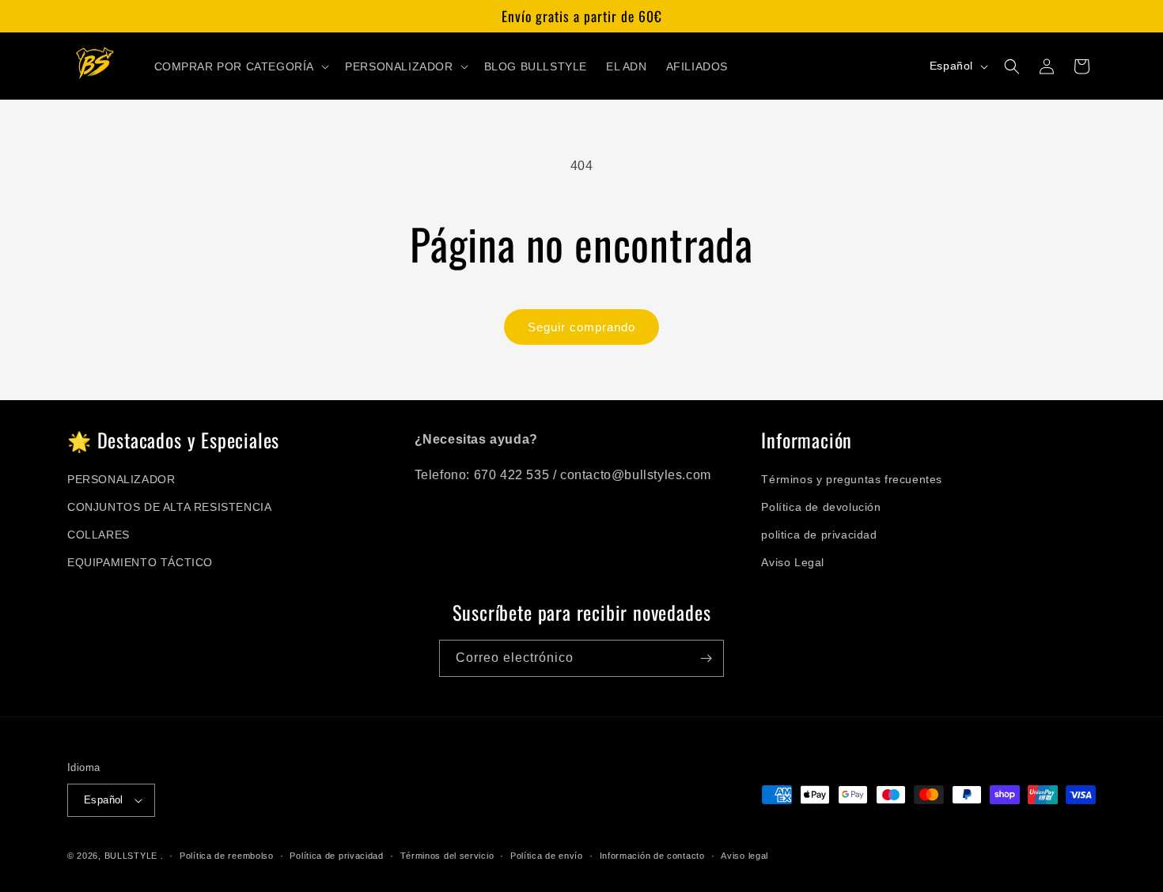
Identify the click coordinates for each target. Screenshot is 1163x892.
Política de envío (546, 855)
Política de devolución (821, 507)
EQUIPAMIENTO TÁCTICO (140, 562)
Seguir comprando (581, 327)
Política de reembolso (227, 855)
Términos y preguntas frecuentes (851, 479)
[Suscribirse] (705, 658)
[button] (240, 66)
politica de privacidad (819, 534)
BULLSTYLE (130, 855)
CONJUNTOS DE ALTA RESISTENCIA (169, 507)
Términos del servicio (447, 855)
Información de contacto (652, 855)
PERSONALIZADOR (121, 479)
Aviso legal (744, 855)
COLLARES (98, 534)
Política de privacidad (336, 855)
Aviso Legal (792, 562)
